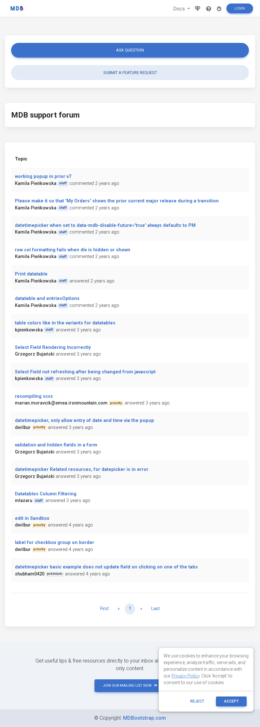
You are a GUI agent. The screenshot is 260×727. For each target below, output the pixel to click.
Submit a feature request (130, 72)
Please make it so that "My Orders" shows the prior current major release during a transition (117, 201)
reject (197, 701)
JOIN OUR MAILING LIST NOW (127, 685)
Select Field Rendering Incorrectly (53, 347)
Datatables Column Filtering (45, 494)
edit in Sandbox (32, 518)
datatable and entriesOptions (47, 298)
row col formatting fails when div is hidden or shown (72, 250)
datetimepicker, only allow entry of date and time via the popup (84, 420)
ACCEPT (231, 701)
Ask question (130, 50)
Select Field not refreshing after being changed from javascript (85, 372)
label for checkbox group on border (54, 542)
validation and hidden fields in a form (56, 445)
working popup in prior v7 (43, 176)
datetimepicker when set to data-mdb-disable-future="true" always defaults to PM (105, 225)
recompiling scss (34, 396)
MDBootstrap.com (144, 718)
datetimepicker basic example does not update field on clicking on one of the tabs (106, 567)
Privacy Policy (185, 675)
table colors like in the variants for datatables (65, 323)
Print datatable (31, 274)
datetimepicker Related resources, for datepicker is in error (81, 469)
